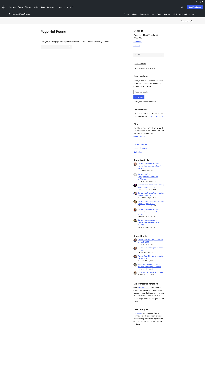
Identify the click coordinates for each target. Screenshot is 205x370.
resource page (144, 287)
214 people (137, 313)
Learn (87, 339)
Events (125, 343)
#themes (136, 45)
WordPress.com (167, 339)
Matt (163, 343)
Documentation (90, 343)
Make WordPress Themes (21, 14)
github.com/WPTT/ (140, 136)
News (10, 343)
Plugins (49, 346)
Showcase (50, 339)
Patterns (50, 349)
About (11, 339)
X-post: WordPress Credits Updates (150, 272)
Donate (126, 346)
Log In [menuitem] (195, 2)
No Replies (137, 152)
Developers (89, 346)
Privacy (11, 349)
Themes (49, 343)
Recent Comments (140, 148)
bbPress (164, 346)
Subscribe (139, 97)
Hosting (11, 346)
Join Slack (137, 42)
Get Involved (127, 339)
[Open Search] (182, 7)
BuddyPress (166, 349)
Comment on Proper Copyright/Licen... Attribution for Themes (148, 176)
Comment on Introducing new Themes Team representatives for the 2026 (150, 166)
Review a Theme (140, 63)
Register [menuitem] (201, 2)
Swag (125, 349)
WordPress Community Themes (145, 68)
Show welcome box (187, 21)
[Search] (162, 55)
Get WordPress (195, 7)
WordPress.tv (90, 349)
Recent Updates (140, 144)
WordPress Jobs (156, 116)
